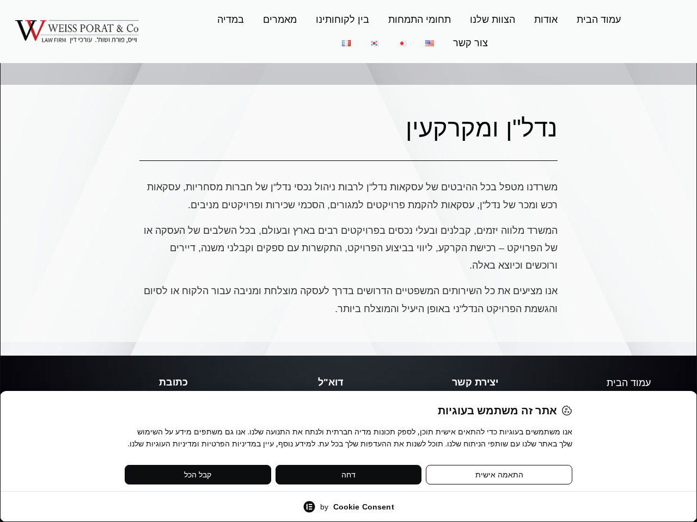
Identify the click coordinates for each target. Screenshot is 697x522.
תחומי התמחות (419, 19)
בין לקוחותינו (342, 19)
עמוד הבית (599, 19)
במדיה (230, 19)
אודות (546, 19)
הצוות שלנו (492, 19)
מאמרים (280, 19)
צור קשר (470, 43)
